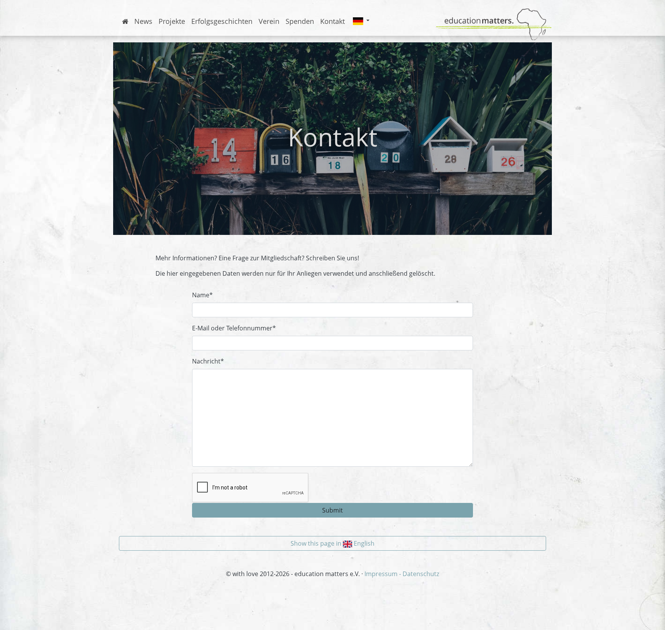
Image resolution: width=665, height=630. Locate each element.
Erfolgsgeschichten (221, 21)
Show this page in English (332, 543)
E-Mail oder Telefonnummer (234, 328)
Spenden (300, 21)
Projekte (172, 21)
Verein (269, 21)
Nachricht (208, 361)
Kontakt (332, 21)
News (143, 21)
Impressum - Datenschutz (401, 574)
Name (202, 295)
